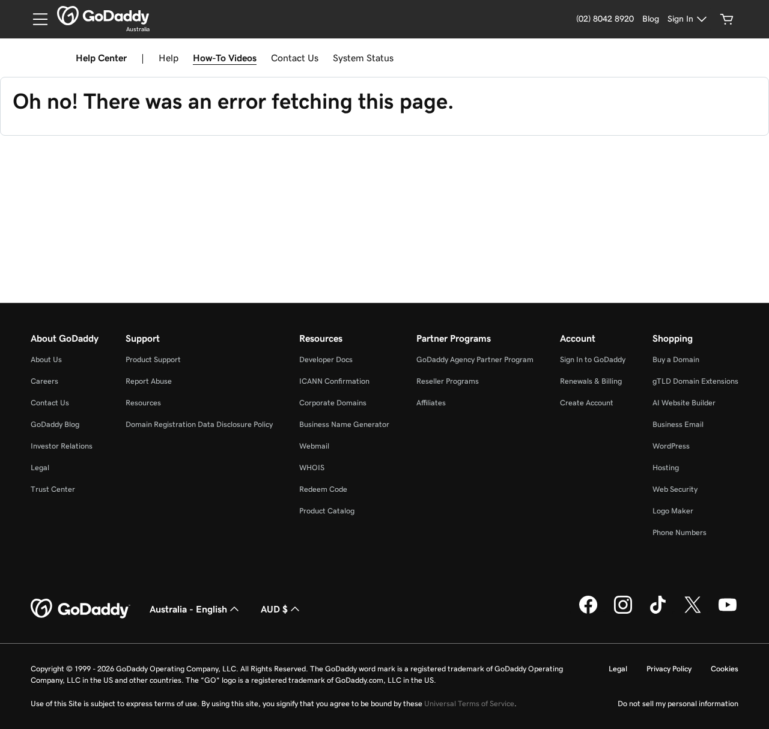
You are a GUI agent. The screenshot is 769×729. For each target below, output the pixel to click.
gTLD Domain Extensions (695, 381)
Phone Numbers (679, 532)
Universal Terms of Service (469, 703)
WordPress (671, 446)
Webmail (314, 446)
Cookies (724, 669)
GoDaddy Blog (55, 424)
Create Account (586, 403)
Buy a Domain (675, 359)
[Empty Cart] (727, 19)
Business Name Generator (344, 424)
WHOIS (311, 467)
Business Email (678, 424)
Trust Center (53, 489)
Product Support (153, 359)
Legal (40, 467)
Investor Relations (62, 446)
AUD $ (274, 609)
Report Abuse (149, 381)
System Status (363, 57)
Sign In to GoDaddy (592, 359)
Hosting (665, 467)
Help (168, 57)
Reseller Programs (447, 381)
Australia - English (188, 609)
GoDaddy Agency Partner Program (474, 359)
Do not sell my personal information (678, 703)
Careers (44, 381)
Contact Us (294, 57)
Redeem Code (323, 489)
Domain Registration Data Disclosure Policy (199, 424)
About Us (46, 359)
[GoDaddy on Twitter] (693, 612)
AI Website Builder (684, 403)
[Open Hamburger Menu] (35, 19)
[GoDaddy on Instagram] (623, 612)
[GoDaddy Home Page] (80, 609)
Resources (143, 403)
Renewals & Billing (591, 381)
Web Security (675, 489)
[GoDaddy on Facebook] (588, 612)
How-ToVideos (225, 57)
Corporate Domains (332, 403)
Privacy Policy (668, 669)
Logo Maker (672, 511)
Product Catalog (326, 511)
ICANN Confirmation (334, 381)
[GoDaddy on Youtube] (727, 612)
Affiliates (431, 403)
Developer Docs (326, 359)
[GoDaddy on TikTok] (658, 612)
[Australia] (103, 15)
